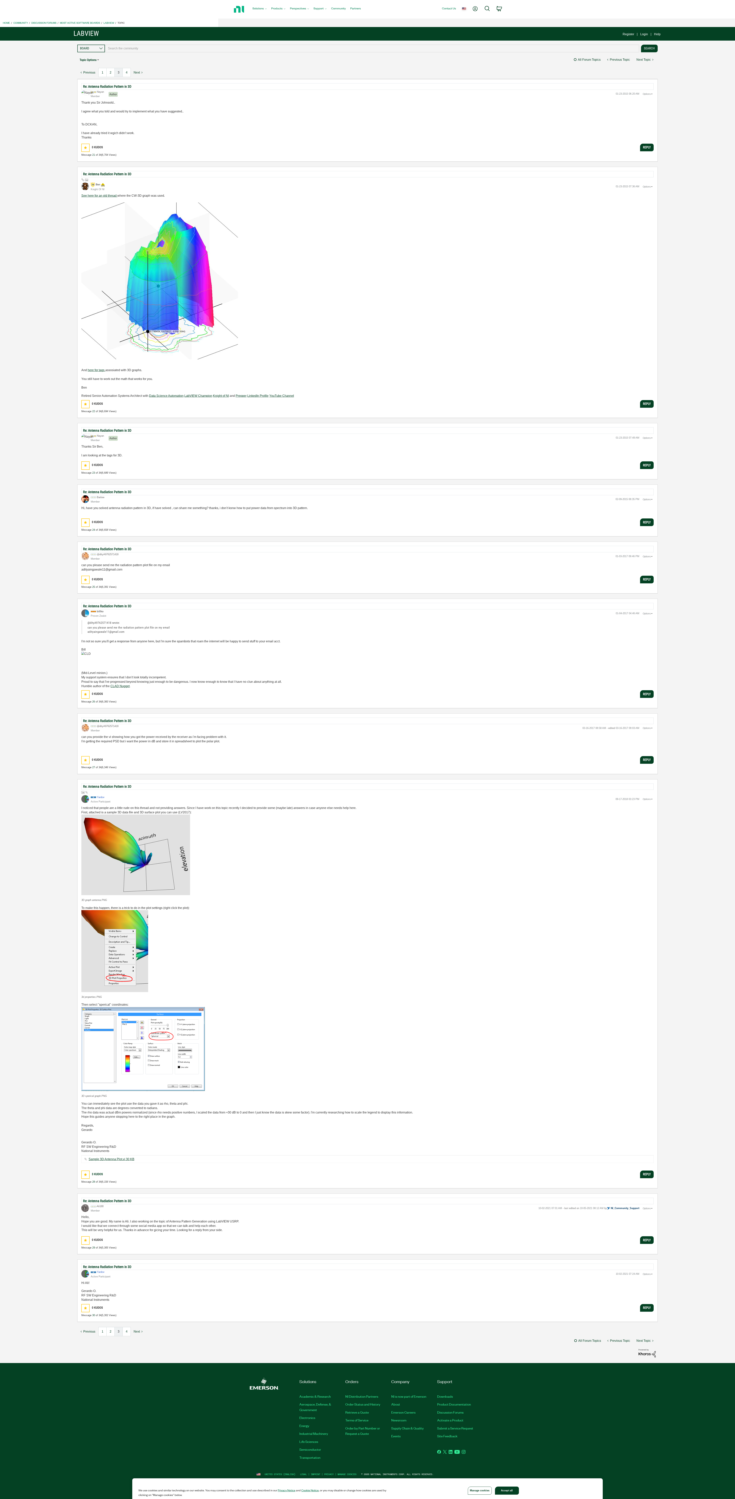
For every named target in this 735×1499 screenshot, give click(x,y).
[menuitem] (259, 9)
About (395, 1404)
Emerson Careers (403, 1412)
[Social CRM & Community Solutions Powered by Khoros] (647, 1353)
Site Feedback (447, 1436)
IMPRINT (315, 1474)
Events (396, 1436)
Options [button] (647, 94)
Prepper (241, 395)
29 (93, 1247)
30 (93, 1315)
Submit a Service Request (455, 1428)
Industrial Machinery (313, 1433)
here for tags (96, 370)
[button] (85, 148)
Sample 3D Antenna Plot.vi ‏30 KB (111, 1159)
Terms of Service (356, 1420)
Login (644, 34)
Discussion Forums (43, 23)
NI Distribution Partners (361, 1396)
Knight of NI (221, 395)
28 (93, 1181)
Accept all (507, 1490)
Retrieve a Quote (357, 1412)
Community (20, 23)
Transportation (309, 1457)
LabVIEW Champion (198, 395)
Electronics (307, 1417)
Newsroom (398, 1420)
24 (93, 529)
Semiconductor (310, 1449)
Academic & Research (315, 1396)
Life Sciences (308, 1441)
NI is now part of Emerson (408, 1396)
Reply (647, 147)
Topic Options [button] (88, 60)
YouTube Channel (281, 395)
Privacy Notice (286, 1490)
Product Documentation (454, 1404)
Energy (304, 1426)
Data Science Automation (166, 395)
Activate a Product (450, 1420)
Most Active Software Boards (80, 23)
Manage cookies (347, 1474)
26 (93, 701)
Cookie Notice (310, 1490)
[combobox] (372, 48)
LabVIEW (109, 23)
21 (93, 154)
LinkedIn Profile (258, 395)
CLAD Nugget (120, 686)
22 (93, 411)
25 (93, 586)
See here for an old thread (99, 195)
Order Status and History (362, 1404)
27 (93, 767)
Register (628, 34)
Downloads (445, 1396)
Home (6, 23)
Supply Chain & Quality (407, 1428)
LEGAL (303, 1474)
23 (93, 472)
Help (657, 34)
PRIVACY (329, 1474)
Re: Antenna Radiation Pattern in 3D (107, 86)
